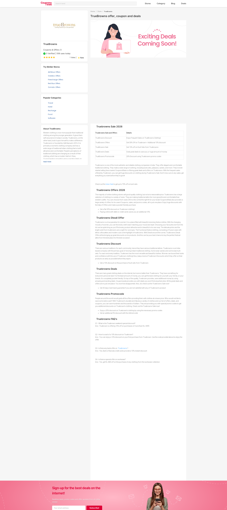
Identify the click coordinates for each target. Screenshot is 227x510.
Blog (173, 3)
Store (99, 11)
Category (161, 3)
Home (92, 11)
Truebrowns (122, 348)
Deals (183, 3)
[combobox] (95, 3)
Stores (148, 3)
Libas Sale (109, 184)
